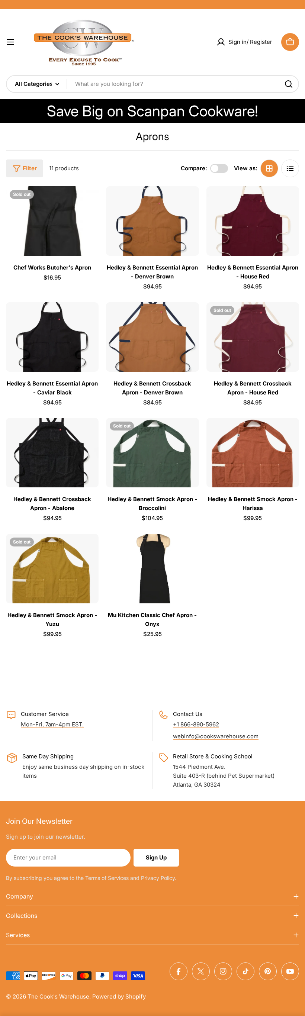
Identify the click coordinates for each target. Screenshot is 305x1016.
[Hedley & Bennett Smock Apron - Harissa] (252, 452)
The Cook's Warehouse (58, 996)
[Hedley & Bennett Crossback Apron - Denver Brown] (152, 337)
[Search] (288, 84)
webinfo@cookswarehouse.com (216, 736)
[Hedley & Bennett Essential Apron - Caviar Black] (52, 337)
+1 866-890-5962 (196, 724)
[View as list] (290, 168)
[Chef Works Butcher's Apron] (52, 221)
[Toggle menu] (10, 42)
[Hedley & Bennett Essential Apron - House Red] (252, 221)
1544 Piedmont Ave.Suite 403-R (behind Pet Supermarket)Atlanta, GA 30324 (223, 775)
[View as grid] (269, 168)
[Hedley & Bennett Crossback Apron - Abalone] (52, 452)
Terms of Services (107, 878)
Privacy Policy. (158, 878)
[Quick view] (88, 203)
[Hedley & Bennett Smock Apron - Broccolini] (152, 452)
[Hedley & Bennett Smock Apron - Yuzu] (52, 568)
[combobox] (152, 84)
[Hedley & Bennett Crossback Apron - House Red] (252, 337)
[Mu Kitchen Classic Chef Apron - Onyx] (152, 568)
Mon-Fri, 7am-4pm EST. (52, 724)
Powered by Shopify (119, 996)
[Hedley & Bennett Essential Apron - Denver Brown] (152, 221)
